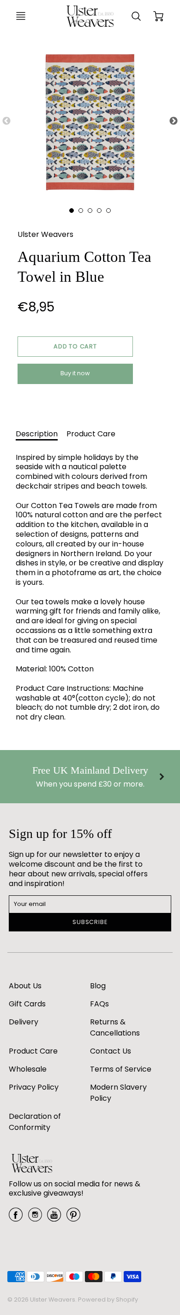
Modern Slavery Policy (118, 1093)
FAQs (99, 1004)
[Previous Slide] (6, 121)
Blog (98, 985)
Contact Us (110, 1051)
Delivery (23, 1022)
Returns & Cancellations (115, 1027)
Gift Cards (27, 1004)
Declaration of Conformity (35, 1122)
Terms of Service (120, 1069)
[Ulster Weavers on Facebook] (16, 1218)
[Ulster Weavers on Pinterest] (73, 1218)
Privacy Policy (34, 1087)
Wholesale (28, 1069)
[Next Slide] (173, 121)
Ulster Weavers (45, 234)
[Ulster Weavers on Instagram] (35, 1218)
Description (37, 433)
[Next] (161, 776)
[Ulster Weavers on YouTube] (54, 1218)
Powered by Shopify (108, 1299)
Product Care (90, 433)
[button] (75, 346)
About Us (25, 985)
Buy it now (75, 373)
